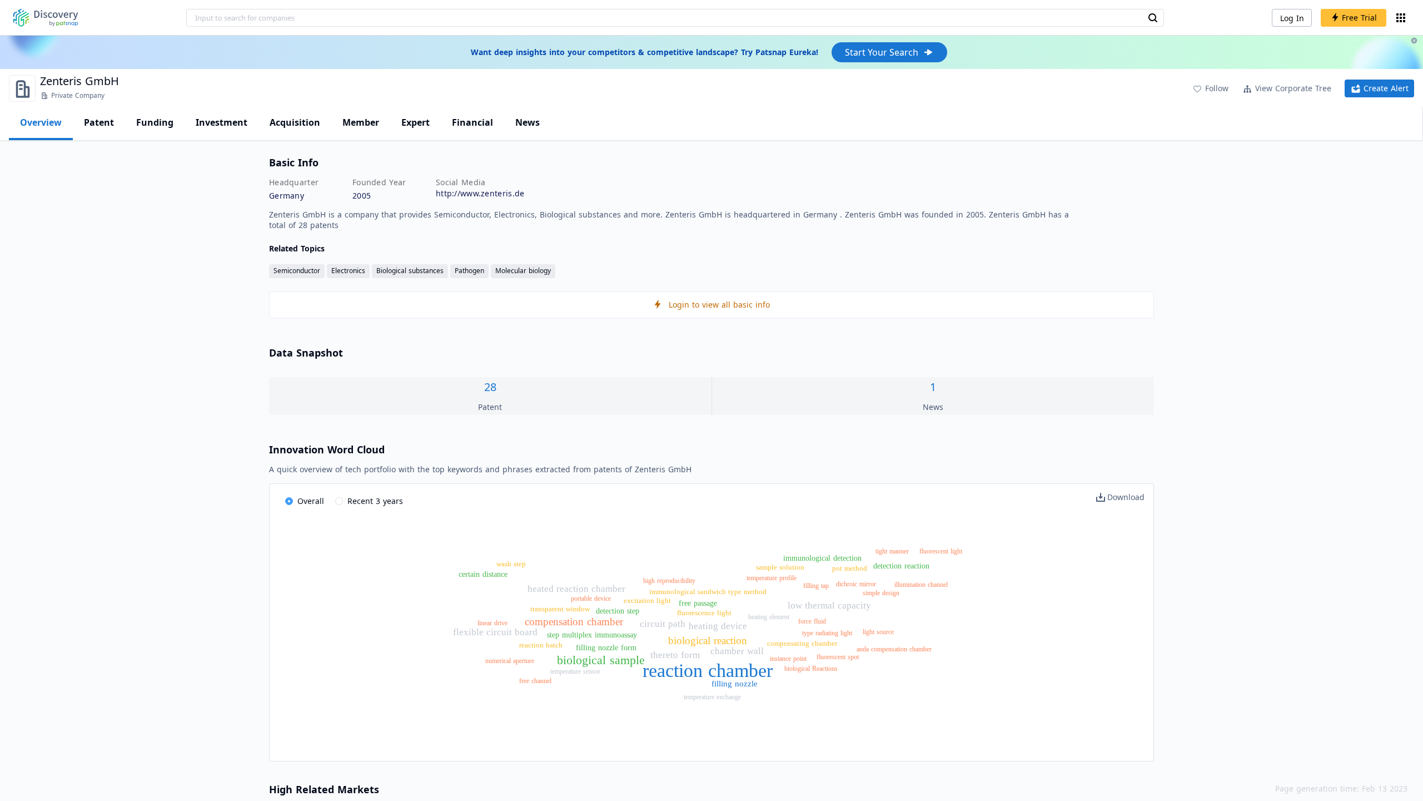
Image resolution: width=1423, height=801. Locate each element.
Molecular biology (523, 270)
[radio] (305, 501)
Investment (221, 122)
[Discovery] (45, 18)
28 (490, 386)
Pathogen (469, 270)
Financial (472, 122)
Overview (41, 122)
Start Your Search (881, 52)
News (527, 122)
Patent (99, 122)
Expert (415, 122)
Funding (154, 122)
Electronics (348, 270)
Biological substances (410, 270)
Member (360, 122)
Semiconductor (296, 270)
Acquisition (295, 122)
